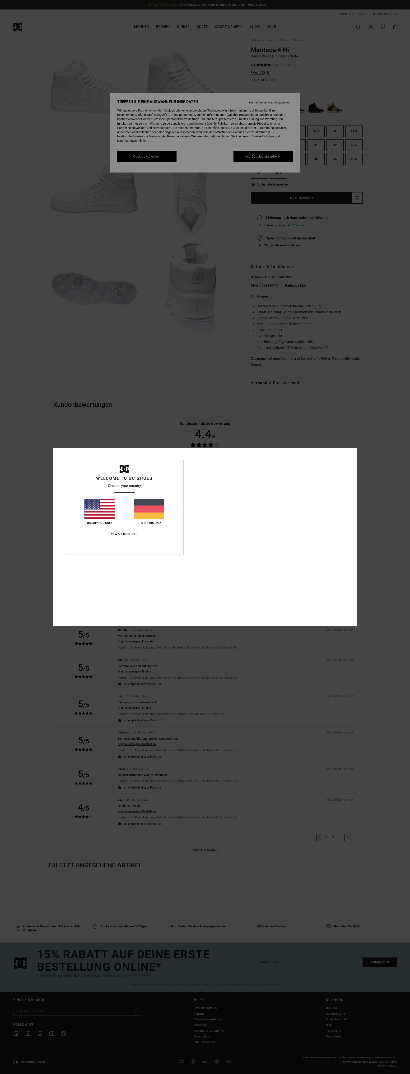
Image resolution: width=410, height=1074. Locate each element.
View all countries (124, 534)
